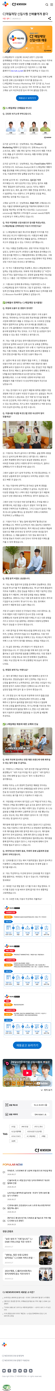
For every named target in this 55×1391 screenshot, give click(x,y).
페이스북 (9, 1371)
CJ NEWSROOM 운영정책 (13, 1355)
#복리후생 (24, 1126)
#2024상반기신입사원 (34, 1131)
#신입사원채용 (16, 1131)
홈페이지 (31, 1371)
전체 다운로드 (39, 1114)
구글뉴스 (25, 1371)
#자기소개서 (38, 1126)
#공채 (13, 1141)
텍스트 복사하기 (39, 1105)
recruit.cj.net (17, 70)
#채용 (43, 1136)
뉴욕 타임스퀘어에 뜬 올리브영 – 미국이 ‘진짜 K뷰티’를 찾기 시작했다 (27, 1297)
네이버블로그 (20, 1371)
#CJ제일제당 (31, 1136)
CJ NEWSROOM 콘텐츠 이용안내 (15, 1360)
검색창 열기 (46, 4)
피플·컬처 (6, 18)
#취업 (13, 1126)
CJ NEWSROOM (5, 4)
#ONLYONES (16, 1136)
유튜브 (4, 1371)
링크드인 (15, 1371)
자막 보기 (48, 1090)
